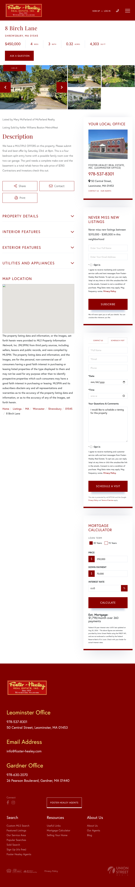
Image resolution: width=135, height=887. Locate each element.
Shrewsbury (55, 408)
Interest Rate (96, 581)
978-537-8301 (101, 174)
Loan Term (95, 537)
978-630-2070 (17, 774)
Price (91, 552)
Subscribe (108, 304)
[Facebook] (8, 802)
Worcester (38, 408)
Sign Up (96, 11)
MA (27, 408)
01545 (68, 408)
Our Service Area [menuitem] (16, 835)
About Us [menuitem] (92, 825)
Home (5, 408)
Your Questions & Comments (103, 403)
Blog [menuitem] (89, 835)
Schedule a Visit (117, 340)
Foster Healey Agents (64, 802)
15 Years (112, 542)
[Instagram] (13, 802)
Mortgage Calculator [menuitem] (58, 830)
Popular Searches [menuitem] (16, 840)
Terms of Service (107, 500)
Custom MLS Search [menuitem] (18, 825)
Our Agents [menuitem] (93, 830)
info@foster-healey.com (24, 751)
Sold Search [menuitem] (13, 844)
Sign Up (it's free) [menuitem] (16, 849)
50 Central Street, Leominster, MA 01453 (37, 727)
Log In (107, 11)
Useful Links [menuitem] (54, 825)
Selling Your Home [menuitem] (57, 835)
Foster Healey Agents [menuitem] (19, 854)
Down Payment (97, 567)
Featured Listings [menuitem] (16, 830)
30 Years (97, 542)
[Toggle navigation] (127, 10)
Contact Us (93, 191)
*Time (91, 389)
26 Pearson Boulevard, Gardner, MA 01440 (38, 780)
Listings (17, 408)
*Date (91, 376)
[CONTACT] (19, 56)
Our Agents (106, 191)
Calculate (108, 602)
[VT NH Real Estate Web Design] (118, 871)
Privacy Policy (109, 291)
